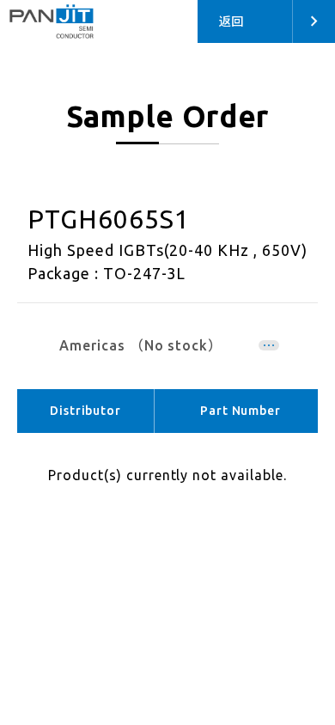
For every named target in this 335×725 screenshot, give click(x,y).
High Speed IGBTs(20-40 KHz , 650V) (167, 250)
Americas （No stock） (140, 345)
